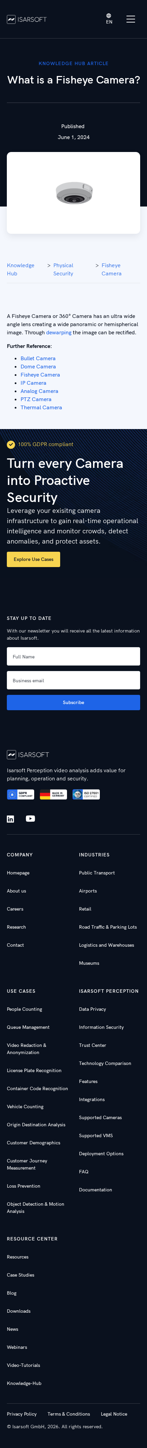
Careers (15, 909)
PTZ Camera (36, 399)
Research (16, 927)
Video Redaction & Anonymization (26, 1048)
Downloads (18, 1311)
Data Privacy (92, 1009)
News (12, 1329)
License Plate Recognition (34, 1070)
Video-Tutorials (23, 1365)
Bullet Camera (38, 358)
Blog (11, 1293)
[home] (27, 19)
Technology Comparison (105, 1063)
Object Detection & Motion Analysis (35, 1207)
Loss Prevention (23, 1186)
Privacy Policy (22, 1414)
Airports (88, 891)
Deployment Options (101, 1153)
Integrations (92, 1099)
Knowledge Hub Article (74, 63)
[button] (109, 19)
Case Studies (20, 1275)
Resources (17, 1257)
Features (88, 1081)
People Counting (24, 1009)
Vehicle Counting (25, 1106)
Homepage (18, 873)
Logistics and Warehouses (106, 945)
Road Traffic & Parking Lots (108, 927)
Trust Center (92, 1045)
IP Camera (33, 382)
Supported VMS (96, 1135)
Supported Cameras (100, 1117)
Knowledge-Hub (24, 1383)
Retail (85, 909)
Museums (89, 963)
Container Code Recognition (37, 1088)
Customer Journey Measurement (27, 1164)
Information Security (101, 1027)
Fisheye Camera (112, 269)
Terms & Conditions (69, 1414)
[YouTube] (30, 818)
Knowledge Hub (21, 269)
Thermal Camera (41, 407)
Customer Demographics (33, 1143)
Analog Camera (39, 390)
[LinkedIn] (12, 819)
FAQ (84, 1172)
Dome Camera (38, 366)
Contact (15, 945)
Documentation (95, 1190)
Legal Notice (114, 1414)
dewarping (58, 332)
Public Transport (97, 873)
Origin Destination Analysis (36, 1125)
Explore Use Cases (33, 559)
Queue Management (28, 1027)
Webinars (17, 1347)
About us (16, 891)
